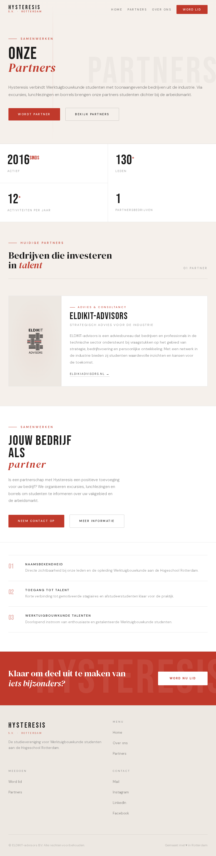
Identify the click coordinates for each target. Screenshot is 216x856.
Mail (116, 781)
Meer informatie (97, 521)
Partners (137, 9)
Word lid (192, 9)
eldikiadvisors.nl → (90, 374)
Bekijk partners (92, 114)
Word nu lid (183, 678)
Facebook (121, 813)
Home (116, 9)
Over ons (161, 9)
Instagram (121, 792)
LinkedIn (119, 802)
